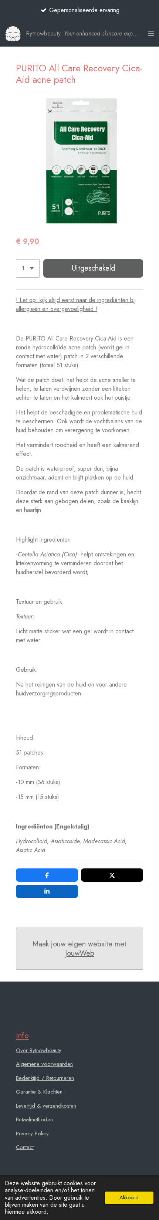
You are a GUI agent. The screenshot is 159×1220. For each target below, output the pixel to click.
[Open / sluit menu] (151, 34)
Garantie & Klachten (39, 1092)
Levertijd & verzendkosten (46, 1106)
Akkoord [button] (129, 1197)
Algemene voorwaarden (44, 1064)
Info (22, 1035)
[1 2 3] (28, 268)
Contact (25, 1147)
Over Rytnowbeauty (38, 1050)
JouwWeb (79, 953)
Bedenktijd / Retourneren (45, 1078)
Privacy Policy (32, 1133)
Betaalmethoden (34, 1119)
